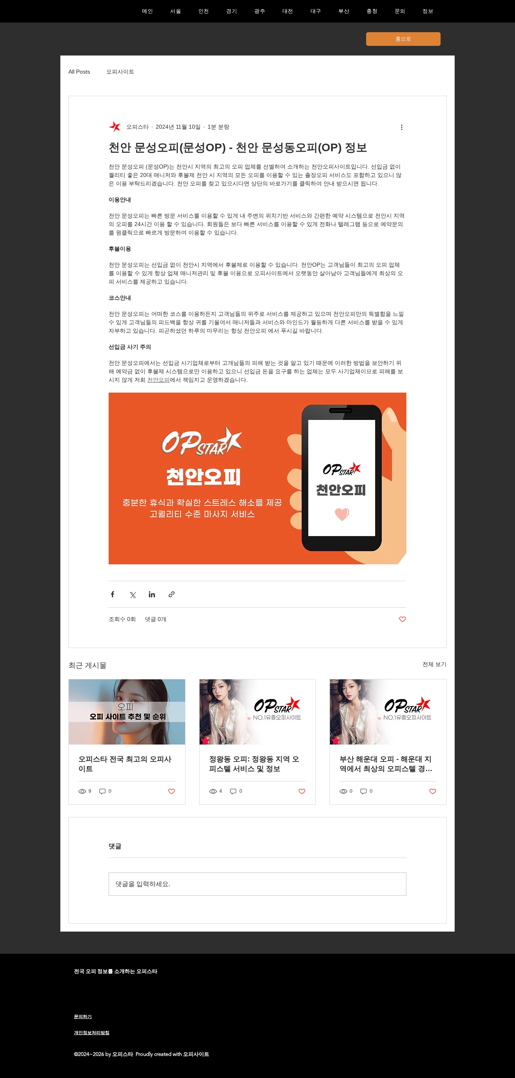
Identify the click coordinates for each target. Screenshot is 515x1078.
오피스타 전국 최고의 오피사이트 (124, 764)
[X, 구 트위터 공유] (132, 594)
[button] (231, 11)
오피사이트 (120, 71)
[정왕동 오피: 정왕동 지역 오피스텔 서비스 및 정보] (258, 712)
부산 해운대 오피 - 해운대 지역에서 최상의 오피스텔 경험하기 (386, 764)
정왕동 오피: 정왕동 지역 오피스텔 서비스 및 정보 (254, 764)
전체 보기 (434, 664)
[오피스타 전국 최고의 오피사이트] (127, 712)
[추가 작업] (401, 127)
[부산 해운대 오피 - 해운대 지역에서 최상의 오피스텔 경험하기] (388, 712)
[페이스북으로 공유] (112, 594)
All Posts (79, 71)
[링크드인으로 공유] (152, 594)
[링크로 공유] (171, 594)
